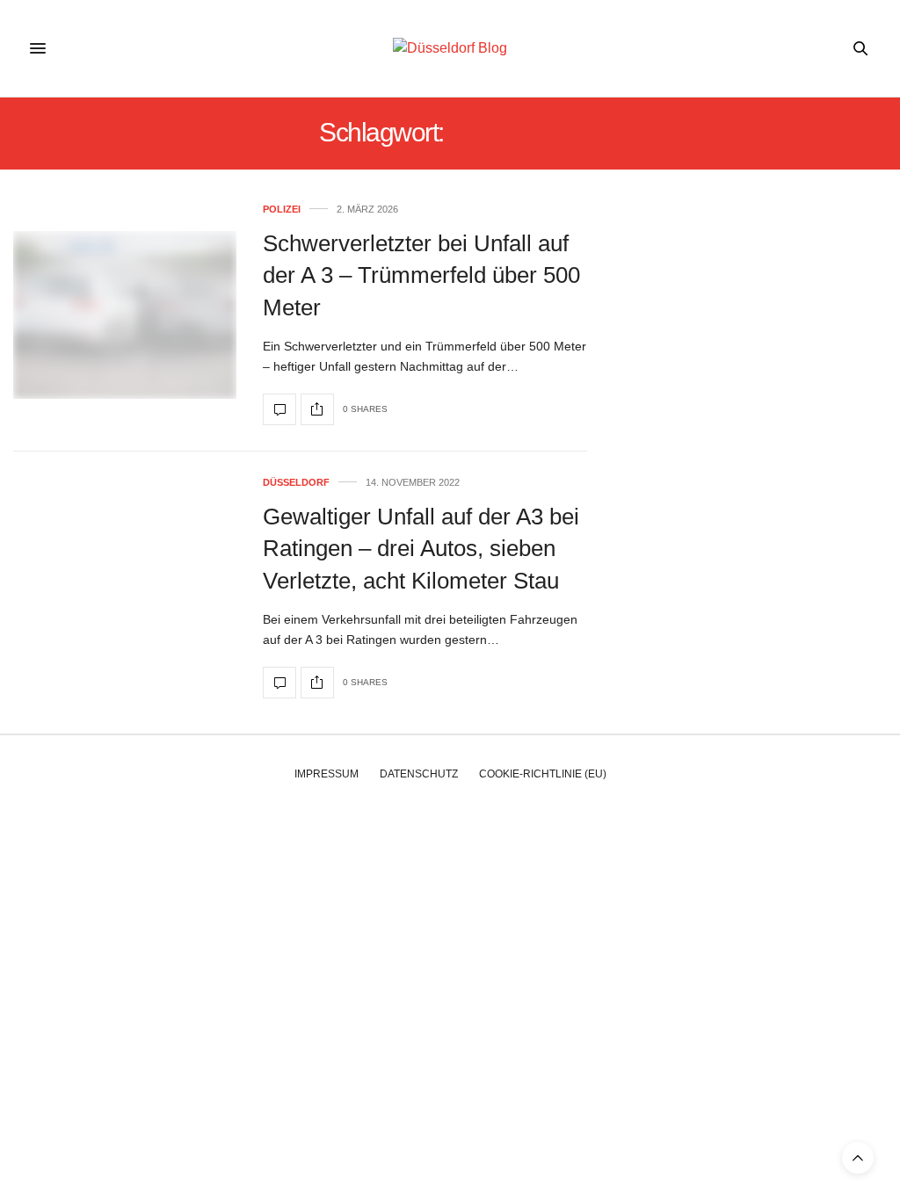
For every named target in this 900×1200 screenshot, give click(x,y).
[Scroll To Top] (858, 1158)
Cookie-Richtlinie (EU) (542, 774)
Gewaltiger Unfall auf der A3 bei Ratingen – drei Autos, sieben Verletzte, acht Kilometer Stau (421, 548)
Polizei (282, 209)
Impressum (326, 774)
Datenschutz (419, 774)
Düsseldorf (296, 483)
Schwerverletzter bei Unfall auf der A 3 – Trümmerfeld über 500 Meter (421, 275)
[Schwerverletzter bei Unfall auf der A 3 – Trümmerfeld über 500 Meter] (124, 315)
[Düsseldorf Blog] (450, 48)
